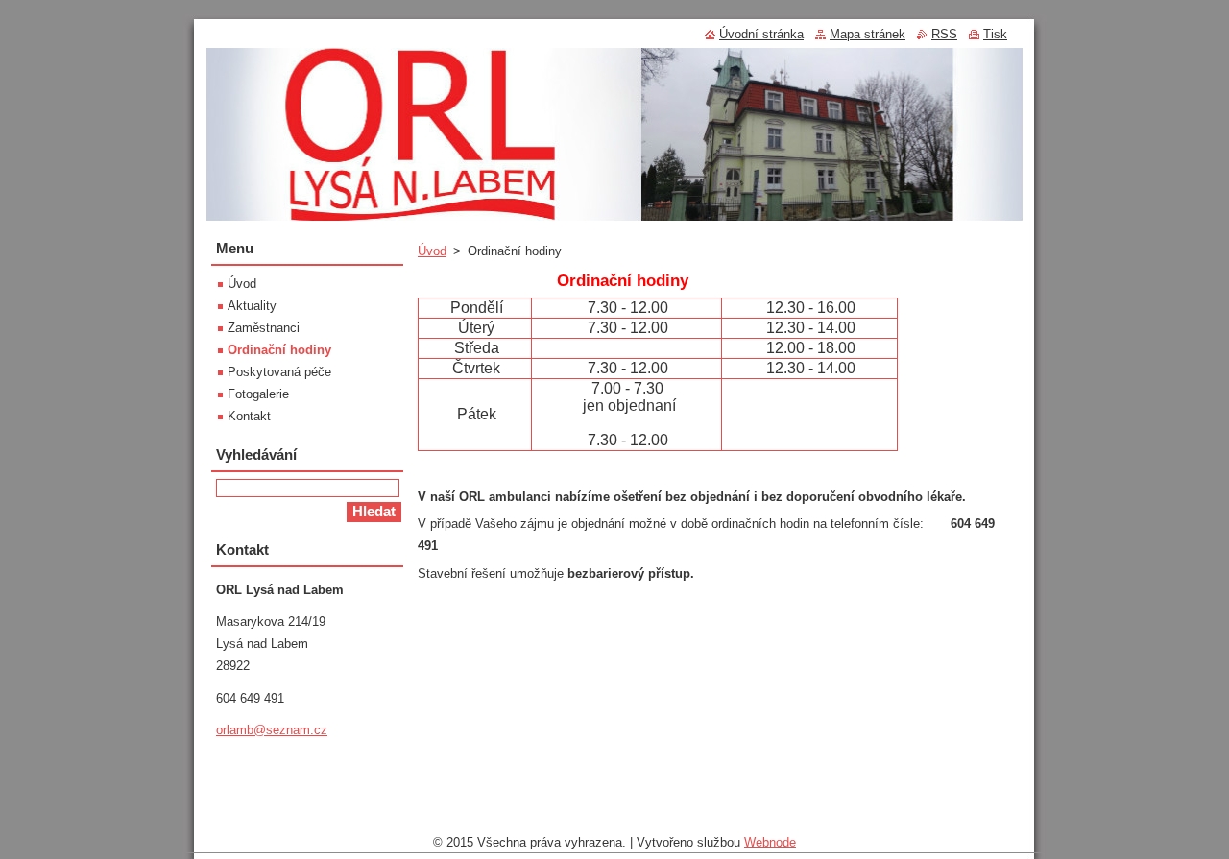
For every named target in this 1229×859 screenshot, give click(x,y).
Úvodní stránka (761, 34)
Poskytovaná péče (279, 372)
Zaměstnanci (264, 328)
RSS (944, 34)
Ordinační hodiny (279, 350)
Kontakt (249, 416)
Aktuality (252, 305)
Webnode (770, 842)
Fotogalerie (258, 394)
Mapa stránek (867, 34)
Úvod (432, 251)
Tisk (995, 34)
